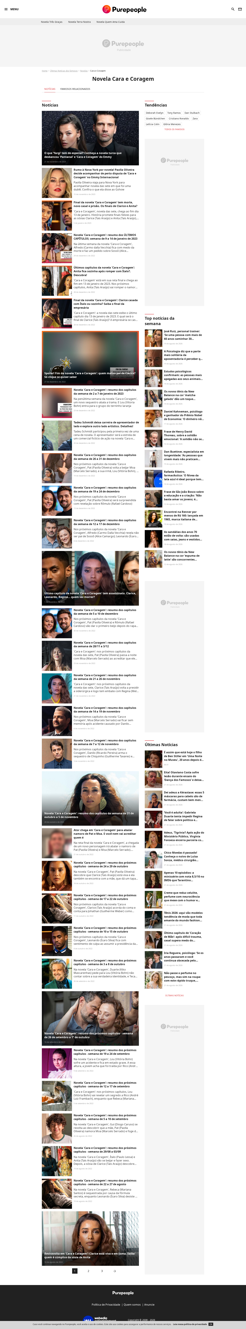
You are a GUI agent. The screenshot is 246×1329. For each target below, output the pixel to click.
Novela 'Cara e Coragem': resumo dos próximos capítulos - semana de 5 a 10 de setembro (105, 1117)
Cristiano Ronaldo (179, 118)
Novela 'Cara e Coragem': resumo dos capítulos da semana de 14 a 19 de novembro (105, 709)
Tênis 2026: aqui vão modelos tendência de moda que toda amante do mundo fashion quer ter (183, 918)
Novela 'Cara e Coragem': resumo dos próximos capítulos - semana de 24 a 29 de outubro (105, 864)
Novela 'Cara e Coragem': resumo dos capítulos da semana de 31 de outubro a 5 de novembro (89, 815)
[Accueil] (124, 9)
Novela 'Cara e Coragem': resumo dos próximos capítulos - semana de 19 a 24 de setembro (105, 1052)
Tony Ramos (174, 112)
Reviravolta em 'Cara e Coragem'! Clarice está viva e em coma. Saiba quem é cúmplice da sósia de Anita (89, 1255)
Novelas (84, 70)
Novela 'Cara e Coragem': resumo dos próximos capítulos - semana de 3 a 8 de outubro (105, 962)
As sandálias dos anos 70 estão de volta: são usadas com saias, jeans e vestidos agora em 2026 (182, 537)
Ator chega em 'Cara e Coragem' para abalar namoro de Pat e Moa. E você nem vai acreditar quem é (105, 833)
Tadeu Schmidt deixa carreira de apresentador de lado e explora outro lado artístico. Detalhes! (106, 424)
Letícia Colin (152, 124)
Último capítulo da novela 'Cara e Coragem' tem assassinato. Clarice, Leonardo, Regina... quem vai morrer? (90, 595)
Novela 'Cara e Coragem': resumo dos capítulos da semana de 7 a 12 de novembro (105, 742)
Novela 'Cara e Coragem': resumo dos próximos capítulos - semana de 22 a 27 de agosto (105, 1182)
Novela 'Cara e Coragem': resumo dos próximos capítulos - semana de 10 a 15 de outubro (105, 929)
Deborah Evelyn (154, 112)
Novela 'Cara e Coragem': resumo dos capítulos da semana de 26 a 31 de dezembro (105, 457)
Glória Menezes (172, 124)
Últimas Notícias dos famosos (64, 70)
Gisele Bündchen (155, 118)
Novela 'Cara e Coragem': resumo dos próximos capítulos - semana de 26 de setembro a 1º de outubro (88, 1035)
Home (45, 70)
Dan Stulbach (192, 112)
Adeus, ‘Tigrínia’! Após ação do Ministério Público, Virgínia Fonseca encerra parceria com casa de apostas (184, 838)
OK (211, 1324)
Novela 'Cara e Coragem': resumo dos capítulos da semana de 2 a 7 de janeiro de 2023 (105, 391)
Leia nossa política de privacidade (190, 1324)
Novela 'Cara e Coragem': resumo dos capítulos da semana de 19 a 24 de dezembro (105, 489)
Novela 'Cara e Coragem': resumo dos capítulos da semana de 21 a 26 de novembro (105, 677)
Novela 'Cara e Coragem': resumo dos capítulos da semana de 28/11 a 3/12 (105, 644)
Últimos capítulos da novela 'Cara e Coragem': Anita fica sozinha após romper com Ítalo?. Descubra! (104, 271)
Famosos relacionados (75, 88)
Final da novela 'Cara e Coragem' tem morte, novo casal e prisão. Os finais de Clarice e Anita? (105, 204)
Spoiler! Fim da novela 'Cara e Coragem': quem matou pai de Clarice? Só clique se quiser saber (90, 375)
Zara (195, 118)
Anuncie (149, 1304)
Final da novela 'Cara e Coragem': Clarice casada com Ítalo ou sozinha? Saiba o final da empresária (106, 304)
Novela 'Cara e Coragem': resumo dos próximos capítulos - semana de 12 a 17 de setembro (105, 1084)
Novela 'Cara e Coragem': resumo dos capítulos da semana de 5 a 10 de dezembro (105, 612)
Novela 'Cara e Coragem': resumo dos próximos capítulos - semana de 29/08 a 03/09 (105, 1149)
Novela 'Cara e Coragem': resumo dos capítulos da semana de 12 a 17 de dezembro (105, 522)
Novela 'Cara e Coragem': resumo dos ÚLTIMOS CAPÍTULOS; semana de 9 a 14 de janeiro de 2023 (105, 236)
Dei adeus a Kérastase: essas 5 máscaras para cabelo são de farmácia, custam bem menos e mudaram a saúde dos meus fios (184, 800)
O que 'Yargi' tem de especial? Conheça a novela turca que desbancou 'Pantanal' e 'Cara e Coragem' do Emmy (82, 155)
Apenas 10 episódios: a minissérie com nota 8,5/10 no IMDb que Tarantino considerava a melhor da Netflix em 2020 (184, 880)
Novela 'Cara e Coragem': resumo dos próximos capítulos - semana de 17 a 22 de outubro (105, 897)
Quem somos (132, 1304)
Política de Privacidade (106, 1304)
